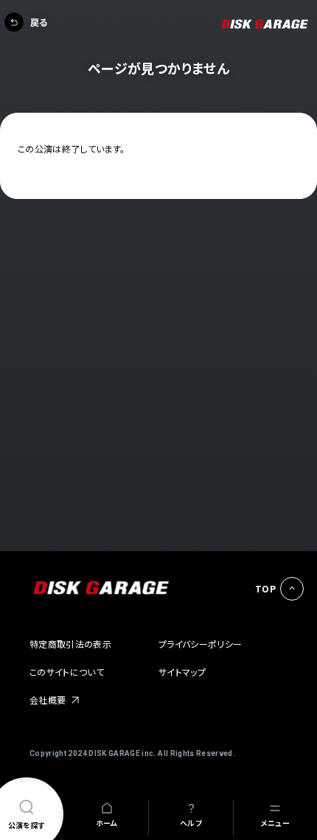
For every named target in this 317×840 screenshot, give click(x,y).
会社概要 (47, 699)
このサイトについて (66, 671)
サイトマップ (182, 671)
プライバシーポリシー (200, 643)
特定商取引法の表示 (70, 643)
